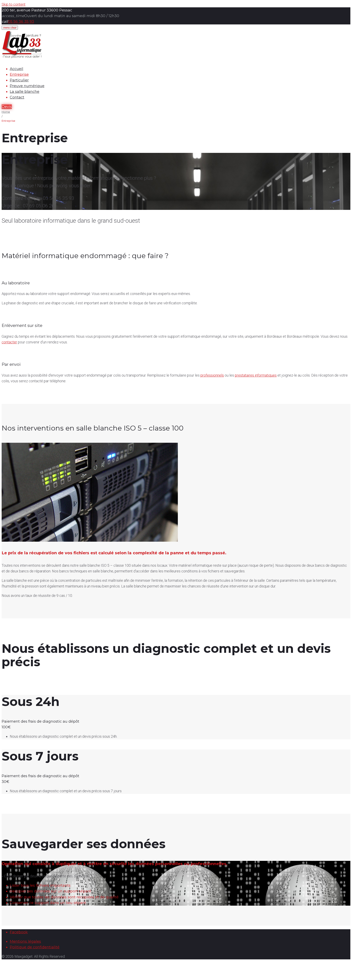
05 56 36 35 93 (21, 21)
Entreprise (19, 74)
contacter (9, 342)
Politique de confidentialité (34, 947)
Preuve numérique (27, 86)
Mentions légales (25, 941)
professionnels (212, 375)
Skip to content (13, 4)
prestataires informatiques (256, 375)
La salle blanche (24, 91)
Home (6, 111)
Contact (17, 97)
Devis (7, 106)
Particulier (19, 80)
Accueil (16, 69)
